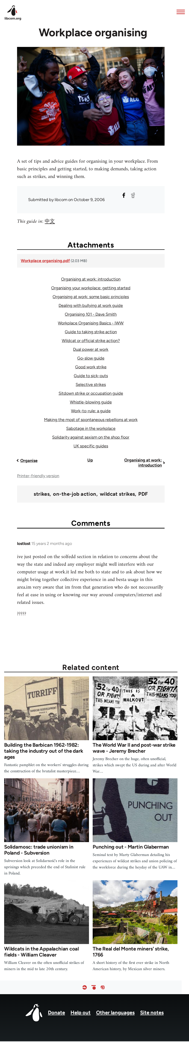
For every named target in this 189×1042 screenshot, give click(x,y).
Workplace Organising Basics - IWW (91, 323)
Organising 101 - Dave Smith (91, 314)
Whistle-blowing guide (91, 402)
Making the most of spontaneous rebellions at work (91, 419)
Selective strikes (91, 384)
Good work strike (90, 367)
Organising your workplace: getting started (90, 287)
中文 (50, 221)
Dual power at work (90, 349)
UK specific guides (91, 446)
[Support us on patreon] (93, 987)
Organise (29, 460)
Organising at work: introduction (91, 279)
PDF (143, 494)
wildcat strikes (117, 494)
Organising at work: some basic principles (91, 296)
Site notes (152, 1012)
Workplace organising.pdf (45, 260)
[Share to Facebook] (123, 195)
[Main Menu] (179, 12)
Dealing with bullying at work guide (91, 305)
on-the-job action (74, 494)
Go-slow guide (90, 358)
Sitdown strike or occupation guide (91, 393)
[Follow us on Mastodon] (102, 987)
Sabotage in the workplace (90, 428)
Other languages (115, 1012)
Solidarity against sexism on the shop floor (90, 437)
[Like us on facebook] (84, 987)
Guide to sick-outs (91, 375)
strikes (42, 494)
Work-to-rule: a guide (91, 410)
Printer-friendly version (38, 475)
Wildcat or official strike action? (91, 340)
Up (90, 460)
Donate (56, 1012)
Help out (81, 1012)
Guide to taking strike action (91, 331)
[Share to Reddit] (133, 195)
